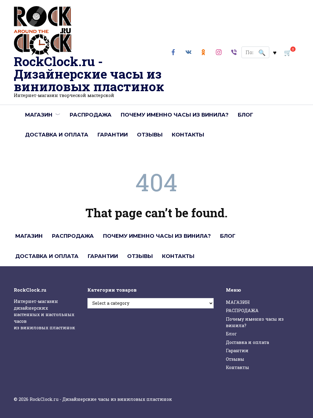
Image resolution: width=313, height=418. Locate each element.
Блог (245, 115)
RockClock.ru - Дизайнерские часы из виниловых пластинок (89, 74)
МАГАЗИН (39, 115)
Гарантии (113, 135)
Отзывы (150, 135)
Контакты (188, 135)
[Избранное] (274, 52)
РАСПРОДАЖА (91, 115)
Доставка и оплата (56, 135)
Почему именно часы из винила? (175, 115)
